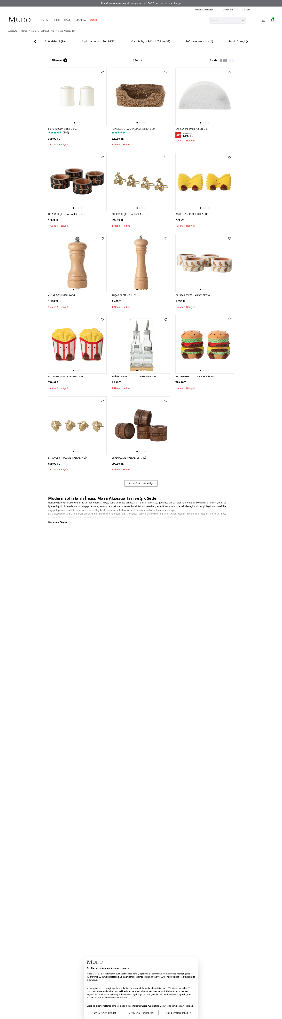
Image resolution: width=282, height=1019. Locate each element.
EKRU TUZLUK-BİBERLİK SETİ (63, 128)
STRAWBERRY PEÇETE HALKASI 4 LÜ (67, 457)
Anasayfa (12, 31)
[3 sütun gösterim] (223, 60)
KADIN (44, 20)
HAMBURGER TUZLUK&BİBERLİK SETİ (195, 376)
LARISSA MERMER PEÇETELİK (191, 128)
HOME (67, 20)
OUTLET (94, 20)
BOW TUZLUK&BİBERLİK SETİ (191, 214)
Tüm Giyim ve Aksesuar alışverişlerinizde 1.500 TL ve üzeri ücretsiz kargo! (141, 3)
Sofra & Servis (47, 31)
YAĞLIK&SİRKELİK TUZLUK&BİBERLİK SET (134, 376)
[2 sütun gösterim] (231, 60)
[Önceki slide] (35, 41)
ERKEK (56, 20)
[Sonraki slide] (247, 41)
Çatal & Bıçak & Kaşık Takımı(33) (150, 41)
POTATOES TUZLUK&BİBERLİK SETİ (67, 376)
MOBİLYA (81, 20)
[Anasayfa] (19, 19)
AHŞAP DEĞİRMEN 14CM (61, 295)
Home (24, 31)
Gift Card (246, 9)
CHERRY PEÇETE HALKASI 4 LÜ (128, 214)
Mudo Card (228, 9)
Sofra (33, 31)
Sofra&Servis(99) (55, 41)
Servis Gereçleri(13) (240, 41)
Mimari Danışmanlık (204, 9)
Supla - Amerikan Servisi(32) (98, 41)
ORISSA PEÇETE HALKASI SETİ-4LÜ (66, 214)
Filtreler (59, 60)
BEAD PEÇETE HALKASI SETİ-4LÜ (129, 457)
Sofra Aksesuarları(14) (199, 41)
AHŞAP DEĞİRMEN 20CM (125, 295)
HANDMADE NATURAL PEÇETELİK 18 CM (133, 128)
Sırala (214, 60)
